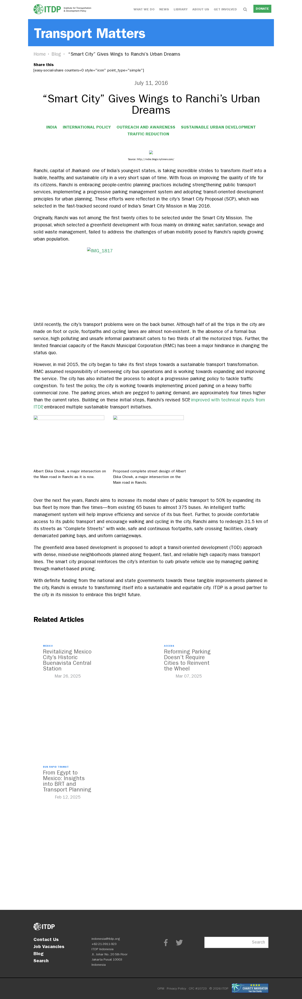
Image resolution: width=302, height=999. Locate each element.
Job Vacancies (49, 946)
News (164, 9)
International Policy (87, 127)
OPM (160, 989)
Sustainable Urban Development (218, 127)
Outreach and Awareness (146, 127)
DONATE (262, 9)
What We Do (144, 9)
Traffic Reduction (148, 134)
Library (181, 9)
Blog (56, 54)
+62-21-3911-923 (104, 944)
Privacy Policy (176, 989)
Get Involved (225, 9)
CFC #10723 (198, 989)
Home (40, 54)
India (51, 127)
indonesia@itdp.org (106, 939)
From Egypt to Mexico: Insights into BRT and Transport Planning (67, 781)
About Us (200, 9)
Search (41, 960)
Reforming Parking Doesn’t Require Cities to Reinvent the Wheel (187, 660)
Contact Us (46, 939)
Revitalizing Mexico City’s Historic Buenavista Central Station (67, 660)
